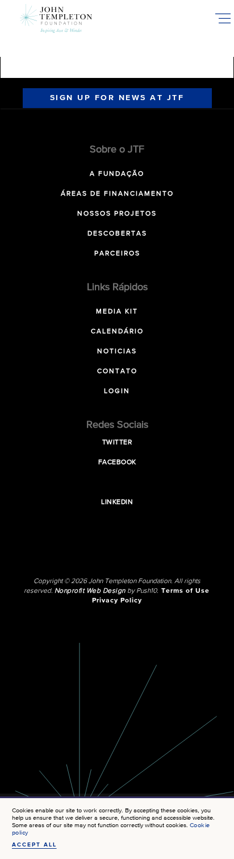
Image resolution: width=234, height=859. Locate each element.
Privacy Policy (117, 600)
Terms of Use (185, 591)
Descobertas (117, 233)
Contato (117, 371)
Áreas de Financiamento (117, 194)
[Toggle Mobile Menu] (222, 18)
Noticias (117, 351)
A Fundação (117, 174)
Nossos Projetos (117, 213)
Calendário (117, 331)
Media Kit (117, 311)
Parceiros (117, 253)
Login (117, 391)
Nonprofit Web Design (90, 591)
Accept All (34, 845)
